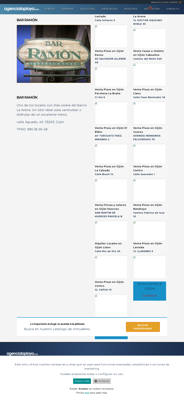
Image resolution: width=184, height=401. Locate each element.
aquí (87, 393)
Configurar (104, 381)
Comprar (68, 9)
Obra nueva (110, 9)
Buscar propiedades (143, 327)
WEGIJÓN (152, 9)
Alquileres (87, 9)
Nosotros (131, 9)
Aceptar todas (82, 381)
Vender (50, 9)
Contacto (172, 9)
